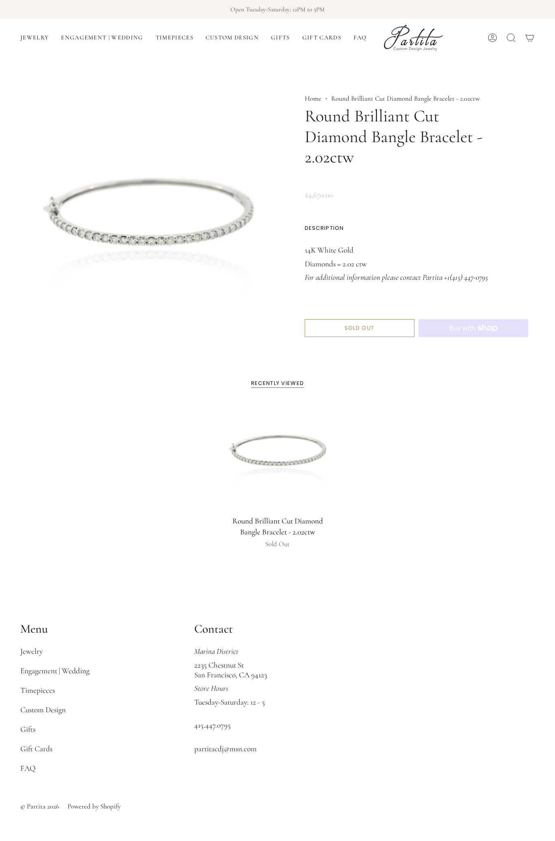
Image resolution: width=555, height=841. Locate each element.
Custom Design (43, 710)
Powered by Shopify (94, 806)
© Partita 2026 (39, 806)
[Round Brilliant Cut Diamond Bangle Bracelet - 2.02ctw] (277, 455)
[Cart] (529, 37)
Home (313, 98)
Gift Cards (36, 749)
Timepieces (37, 690)
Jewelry (31, 651)
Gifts (27, 729)
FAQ (28, 768)
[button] (34, 37)
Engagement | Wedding (54, 671)
